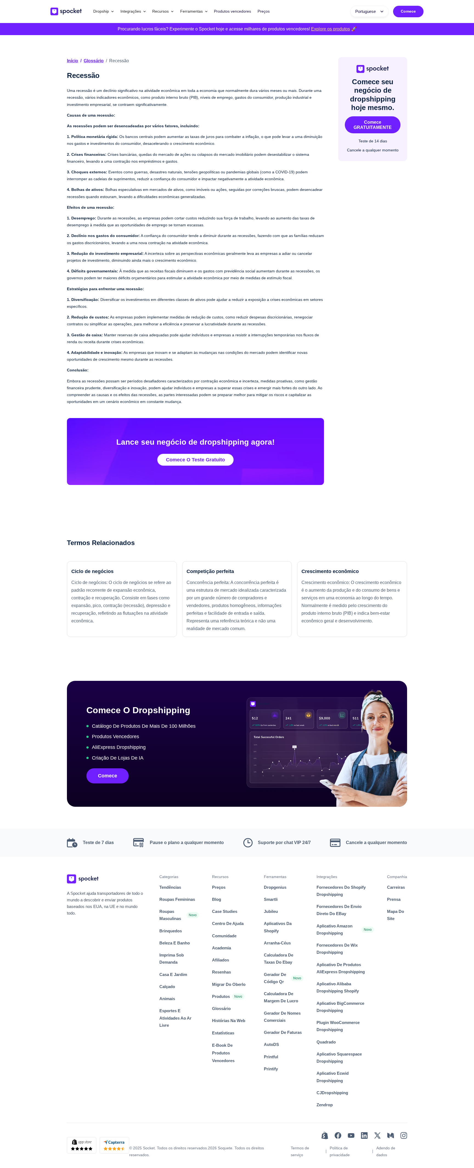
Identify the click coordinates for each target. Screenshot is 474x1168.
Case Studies (224, 911)
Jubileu (271, 911)
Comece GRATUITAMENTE (373, 125)
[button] (103, 11)
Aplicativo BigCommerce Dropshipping (340, 1007)
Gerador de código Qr (275, 978)
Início (72, 60)
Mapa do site (395, 915)
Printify (271, 1069)
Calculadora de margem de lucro (281, 997)
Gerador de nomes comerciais (282, 1017)
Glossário (94, 60)
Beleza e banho (174, 943)
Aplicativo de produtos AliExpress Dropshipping (341, 968)
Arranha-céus (277, 943)
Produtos (221, 996)
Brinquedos (170, 931)
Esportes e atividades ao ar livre (175, 1018)
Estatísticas (223, 1033)
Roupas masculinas (170, 915)
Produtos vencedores (232, 11)
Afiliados (220, 960)
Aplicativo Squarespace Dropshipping (339, 1057)
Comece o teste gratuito (195, 459)
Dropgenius (275, 887)
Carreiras (396, 887)
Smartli (271, 899)
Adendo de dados (385, 1151)
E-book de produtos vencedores (223, 1053)
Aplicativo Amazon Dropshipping (334, 929)
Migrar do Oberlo (229, 984)
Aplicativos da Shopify (278, 927)
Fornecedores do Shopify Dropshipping (341, 891)
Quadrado (326, 1042)
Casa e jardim (173, 974)
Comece (408, 11)
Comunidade (224, 935)
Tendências (170, 887)
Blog (216, 899)
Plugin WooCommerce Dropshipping (338, 1026)
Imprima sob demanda (171, 958)
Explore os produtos (330, 29)
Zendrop (325, 1104)
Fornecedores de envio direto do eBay (339, 910)
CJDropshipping (332, 1092)
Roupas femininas (177, 899)
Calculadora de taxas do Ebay (278, 958)
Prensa (393, 899)
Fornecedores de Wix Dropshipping (337, 949)
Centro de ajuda (228, 923)
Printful (271, 1056)
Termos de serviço (300, 1151)
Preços (264, 11)
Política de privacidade (340, 1151)
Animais (167, 998)
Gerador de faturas (283, 1032)
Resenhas (221, 972)
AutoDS (271, 1044)
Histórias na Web (228, 1020)
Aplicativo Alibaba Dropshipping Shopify (338, 987)
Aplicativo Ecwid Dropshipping (333, 1077)
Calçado (167, 986)
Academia (221, 948)
